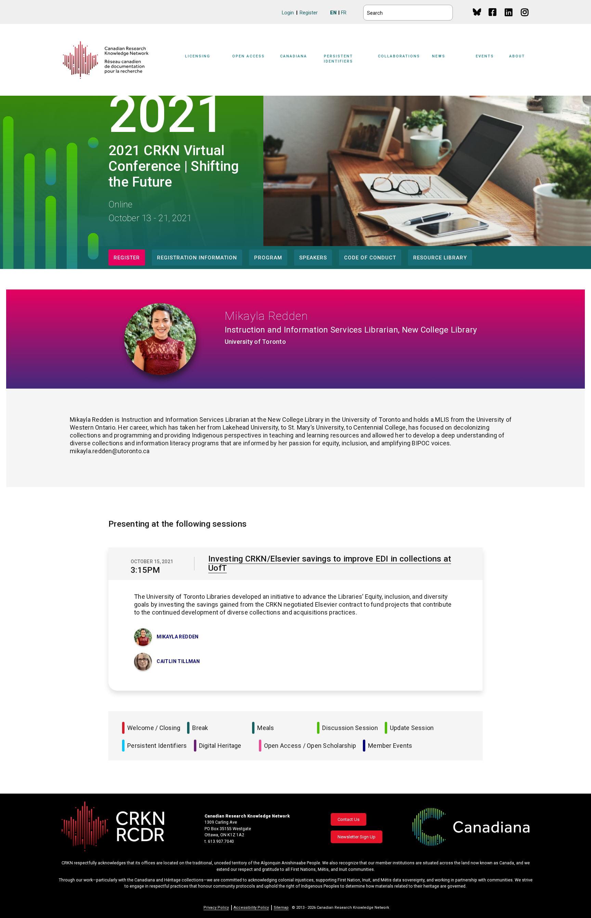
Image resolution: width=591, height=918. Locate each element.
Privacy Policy (216, 907)
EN (333, 13)
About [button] (517, 56)
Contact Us (348, 819)
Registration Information (197, 258)
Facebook (493, 18)
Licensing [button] (197, 56)
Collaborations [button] (399, 56)
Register (309, 13)
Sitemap (281, 907)
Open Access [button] (248, 56)
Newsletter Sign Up (357, 836)
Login (288, 13)
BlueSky (477, 12)
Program (268, 258)
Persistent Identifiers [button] (338, 59)
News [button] (438, 56)
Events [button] (485, 56)
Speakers (313, 258)
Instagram (525, 18)
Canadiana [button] (293, 56)
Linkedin (509, 18)
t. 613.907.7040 (219, 841)
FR (343, 13)
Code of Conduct (370, 258)
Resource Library (440, 258)
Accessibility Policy (251, 907)
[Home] (105, 60)
